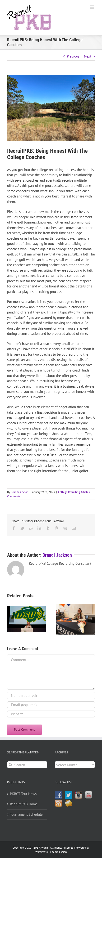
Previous (73, 56)
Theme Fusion (58, 852)
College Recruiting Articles (74, 492)
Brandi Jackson (19, 492)
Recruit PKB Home (24, 804)
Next (87, 56)
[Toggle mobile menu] (92, 7)
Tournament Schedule (26, 814)
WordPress (41, 852)
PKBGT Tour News (23, 794)
